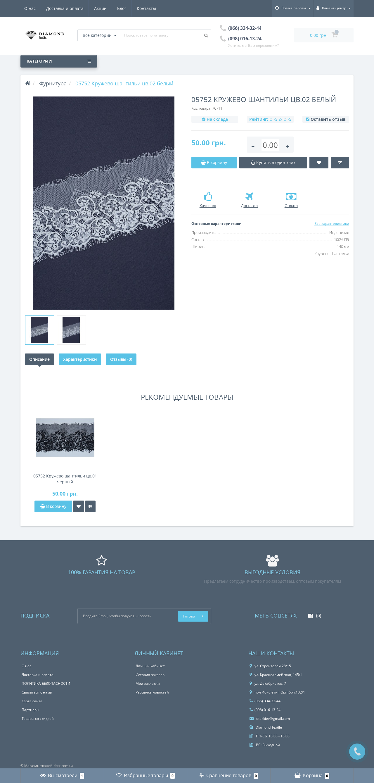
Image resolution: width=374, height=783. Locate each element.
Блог (121, 8)
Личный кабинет (150, 665)
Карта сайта (32, 701)
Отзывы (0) (121, 359)
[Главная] (27, 83)
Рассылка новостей (152, 692)
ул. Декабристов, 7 (270, 683)
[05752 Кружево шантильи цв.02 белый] (104, 203)
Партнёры (30, 709)
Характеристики (80, 359)
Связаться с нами (37, 692)
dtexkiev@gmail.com (272, 718)
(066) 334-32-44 (267, 701)
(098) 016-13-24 (267, 709)
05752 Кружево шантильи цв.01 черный (65, 478)
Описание (39, 359)
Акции (100, 8)
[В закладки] (78, 506)
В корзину (55, 506)
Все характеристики (331, 223)
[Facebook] (309, 614)
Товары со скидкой (38, 718)
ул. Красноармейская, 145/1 (278, 674)
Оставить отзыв (328, 119)
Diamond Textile (268, 727)
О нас (30, 8)
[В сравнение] (90, 506)
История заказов (150, 674)
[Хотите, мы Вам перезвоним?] (357, 752)
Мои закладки (148, 683)
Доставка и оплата (65, 8)
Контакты (146, 8)
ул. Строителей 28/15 (272, 665)
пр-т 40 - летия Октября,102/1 (279, 692)
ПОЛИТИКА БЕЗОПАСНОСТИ (46, 683)
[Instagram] (317, 614)
